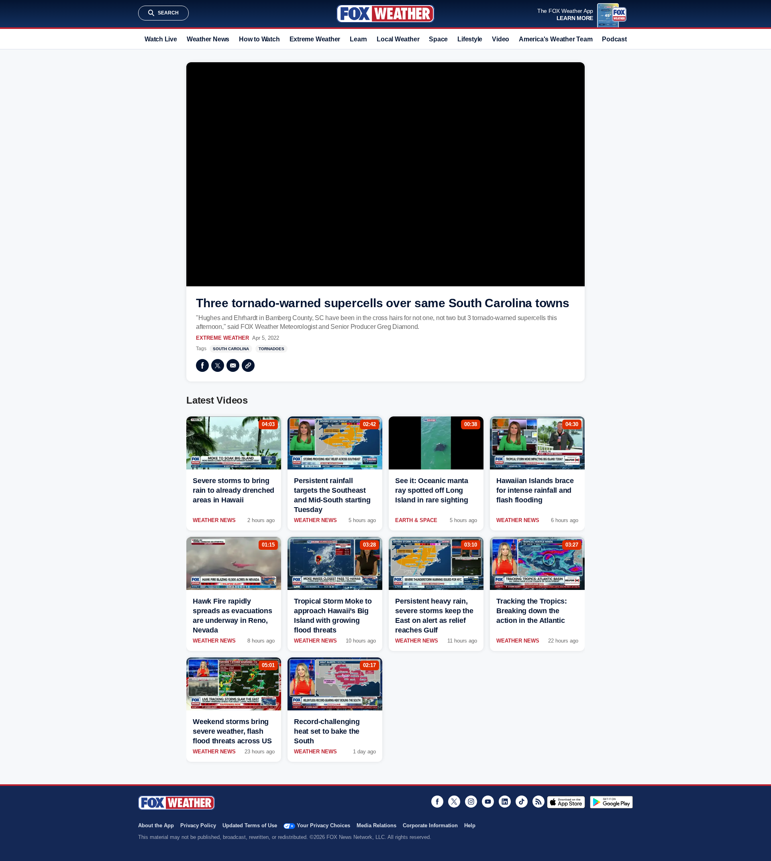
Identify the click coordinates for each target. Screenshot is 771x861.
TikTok (522, 802)
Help (469, 825)
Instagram (471, 802)
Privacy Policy (198, 825)
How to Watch (259, 39)
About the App (156, 825)
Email (232, 365)
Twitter (217, 365)
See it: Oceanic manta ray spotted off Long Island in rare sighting (431, 490)
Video (500, 39)
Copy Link (248, 365)
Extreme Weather (315, 39)
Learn (358, 39)
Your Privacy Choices (323, 825)
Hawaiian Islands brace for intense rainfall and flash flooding (535, 490)
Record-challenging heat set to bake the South (327, 731)
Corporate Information (430, 825)
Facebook (202, 365)
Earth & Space (416, 520)
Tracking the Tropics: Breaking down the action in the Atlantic (531, 610)
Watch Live (161, 39)
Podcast (614, 39)
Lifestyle (469, 39)
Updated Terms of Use (249, 825)
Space (438, 39)
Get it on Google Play (611, 802)
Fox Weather (385, 13)
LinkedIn (505, 802)
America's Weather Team (555, 39)
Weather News (208, 39)
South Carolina (231, 349)
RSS (538, 802)
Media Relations (376, 825)
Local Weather (398, 39)
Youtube (488, 802)
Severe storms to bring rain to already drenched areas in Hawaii (233, 490)
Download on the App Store (566, 802)
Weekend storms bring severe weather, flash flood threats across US (232, 731)
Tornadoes (271, 349)
